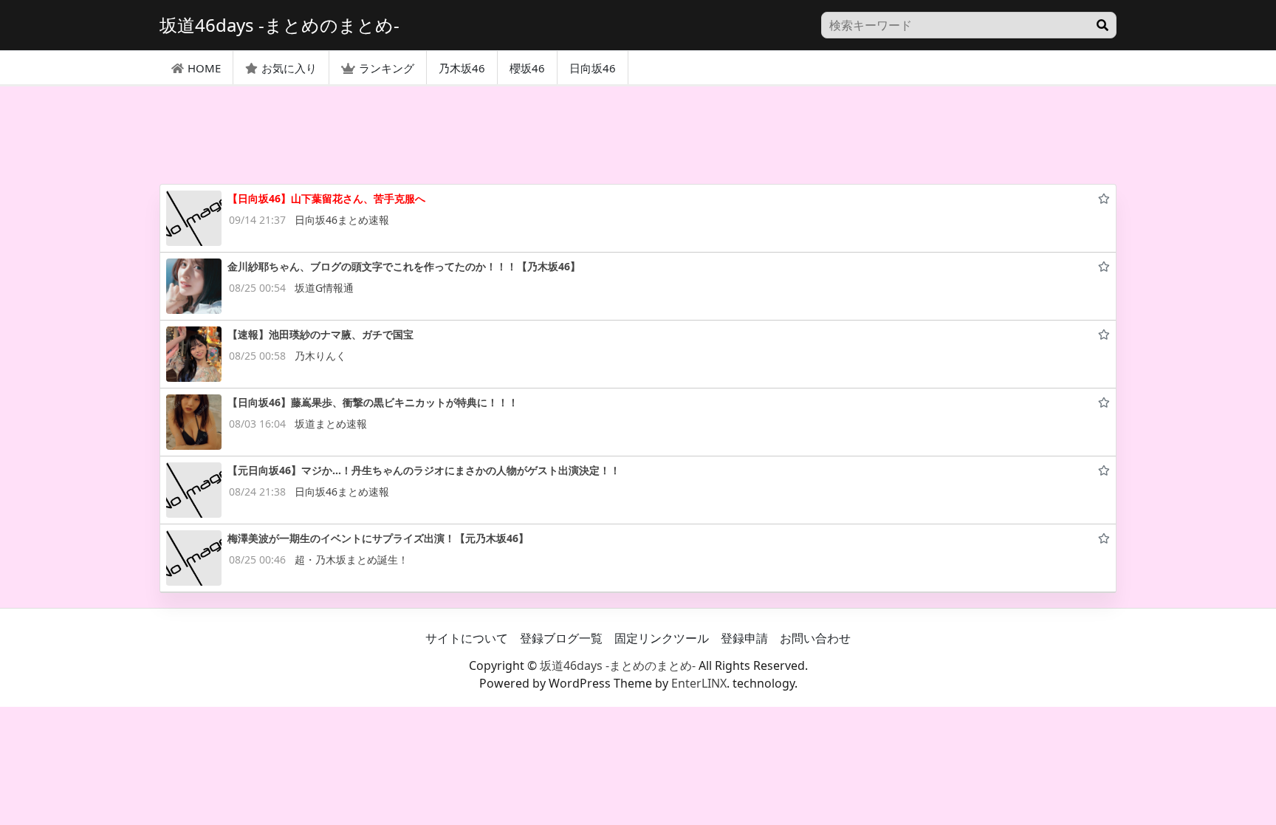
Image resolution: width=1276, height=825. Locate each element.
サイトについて (466, 638)
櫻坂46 (527, 68)
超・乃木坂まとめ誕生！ (351, 559)
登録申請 (744, 638)
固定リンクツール (661, 638)
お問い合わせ (815, 638)
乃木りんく (320, 356)
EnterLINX (699, 683)
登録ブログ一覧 (561, 638)
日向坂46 (592, 68)
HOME (204, 68)
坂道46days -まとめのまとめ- (618, 665)
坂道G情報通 (324, 288)
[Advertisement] (638, 135)
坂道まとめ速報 (331, 424)
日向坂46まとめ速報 (342, 220)
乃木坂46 (462, 68)
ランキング (386, 68)
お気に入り (289, 68)
